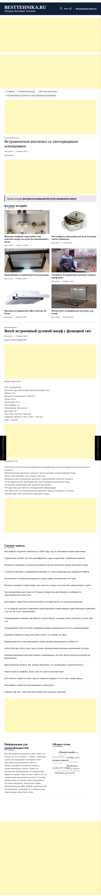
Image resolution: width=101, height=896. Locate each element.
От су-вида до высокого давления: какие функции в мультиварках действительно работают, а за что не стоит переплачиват (50, 610)
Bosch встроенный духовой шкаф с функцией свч (47, 331)
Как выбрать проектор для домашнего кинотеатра (29, 685)
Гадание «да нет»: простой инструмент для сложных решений (35, 692)
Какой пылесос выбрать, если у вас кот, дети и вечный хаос (34, 671)
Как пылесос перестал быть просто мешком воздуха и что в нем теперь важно (43, 678)
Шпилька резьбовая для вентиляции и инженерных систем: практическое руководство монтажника (47, 656)
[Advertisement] (50, 35)
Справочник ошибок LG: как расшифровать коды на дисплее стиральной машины (44, 558)
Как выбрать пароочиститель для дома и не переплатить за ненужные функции (43, 601)
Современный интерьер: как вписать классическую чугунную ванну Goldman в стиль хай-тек (48, 619)
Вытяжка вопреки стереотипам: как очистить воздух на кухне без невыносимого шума (26, 239)
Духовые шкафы (10, 327)
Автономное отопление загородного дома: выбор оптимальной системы (40, 578)
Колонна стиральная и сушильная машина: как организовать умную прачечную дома (46, 565)
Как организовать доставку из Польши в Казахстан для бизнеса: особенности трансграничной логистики (42, 593)
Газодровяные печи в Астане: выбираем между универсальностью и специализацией (46, 628)
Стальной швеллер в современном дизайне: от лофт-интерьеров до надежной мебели (46, 571)
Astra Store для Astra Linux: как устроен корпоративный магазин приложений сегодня (46, 648)
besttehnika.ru (25, 7)
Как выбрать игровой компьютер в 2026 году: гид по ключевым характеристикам (44, 551)
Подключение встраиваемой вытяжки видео (26, 275)
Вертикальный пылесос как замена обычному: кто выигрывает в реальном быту (44, 665)
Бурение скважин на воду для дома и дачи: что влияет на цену (35, 634)
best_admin (8, 151)
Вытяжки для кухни (11, 138)
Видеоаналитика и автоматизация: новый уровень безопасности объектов (41, 641)
